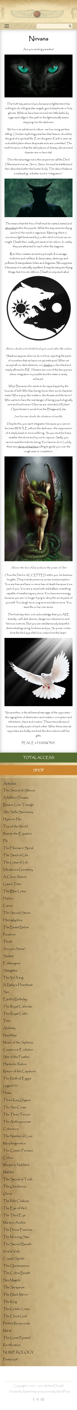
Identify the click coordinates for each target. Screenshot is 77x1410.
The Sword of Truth (17, 1179)
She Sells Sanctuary (18, 812)
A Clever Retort (14, 876)
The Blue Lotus (14, 891)
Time (7, 1020)
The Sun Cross (14, 1107)
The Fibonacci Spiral (18, 848)
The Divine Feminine (17, 1229)
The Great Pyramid (16, 1337)
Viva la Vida (11, 1251)
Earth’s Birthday (15, 999)
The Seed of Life (15, 855)
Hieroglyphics (12, 920)
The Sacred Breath (17, 1244)
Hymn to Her (12, 819)
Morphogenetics (14, 1143)
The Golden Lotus (16, 1309)
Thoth (7, 941)
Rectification (11, 1345)
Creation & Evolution (18, 1049)
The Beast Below (16, 927)
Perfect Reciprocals (16, 1323)
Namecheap (30, 1391)
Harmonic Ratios (15, 1064)
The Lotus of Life (15, 862)
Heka (7, 1092)
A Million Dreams (15, 797)
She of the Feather (16, 1056)
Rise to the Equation (17, 833)
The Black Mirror (15, 1294)
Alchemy (9, 1028)
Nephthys (10, 1035)
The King (10, 1301)
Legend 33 (10, 1085)
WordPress (63, 1391)
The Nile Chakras (16, 1200)
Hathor (8, 898)
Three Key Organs (16, 1100)
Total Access (38, 757)
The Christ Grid (15, 1316)
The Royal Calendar (17, 1006)
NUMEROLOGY (18, 1352)
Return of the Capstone (19, 1071)
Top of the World (15, 826)
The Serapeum (14, 1287)
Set (6, 992)
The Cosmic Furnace (18, 1150)
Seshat (8, 956)
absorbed (10, 228)
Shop (38, 770)
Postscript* (10, 1359)
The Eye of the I (15, 1208)
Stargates (10, 970)
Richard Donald (54, 1386)
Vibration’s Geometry (18, 869)
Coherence (11, 1128)
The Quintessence (16, 1265)
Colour (8, 1157)
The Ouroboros (14, 1186)
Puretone (9, 934)
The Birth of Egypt (17, 1078)
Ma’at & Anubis (14, 1222)
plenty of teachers (28, 447)
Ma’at (7, 1330)
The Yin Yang (13, 977)
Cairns (8, 905)
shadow (47, 365)
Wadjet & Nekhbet (16, 1164)
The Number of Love (18, 1136)
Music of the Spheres (18, 1042)
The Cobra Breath (16, 1272)
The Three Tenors (16, 1114)
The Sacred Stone (16, 912)
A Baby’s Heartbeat (18, 984)
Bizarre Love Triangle (18, 804)
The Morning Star (16, 1236)
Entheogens (11, 963)
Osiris (7, 1193)
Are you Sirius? (14, 948)
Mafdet (8, 1172)
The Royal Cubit (15, 1013)
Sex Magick (11, 1280)
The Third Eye (14, 1215)
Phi (5, 840)
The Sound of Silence (19, 790)
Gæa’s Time (12, 884)
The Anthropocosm (17, 1121)
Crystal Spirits (13, 1258)
